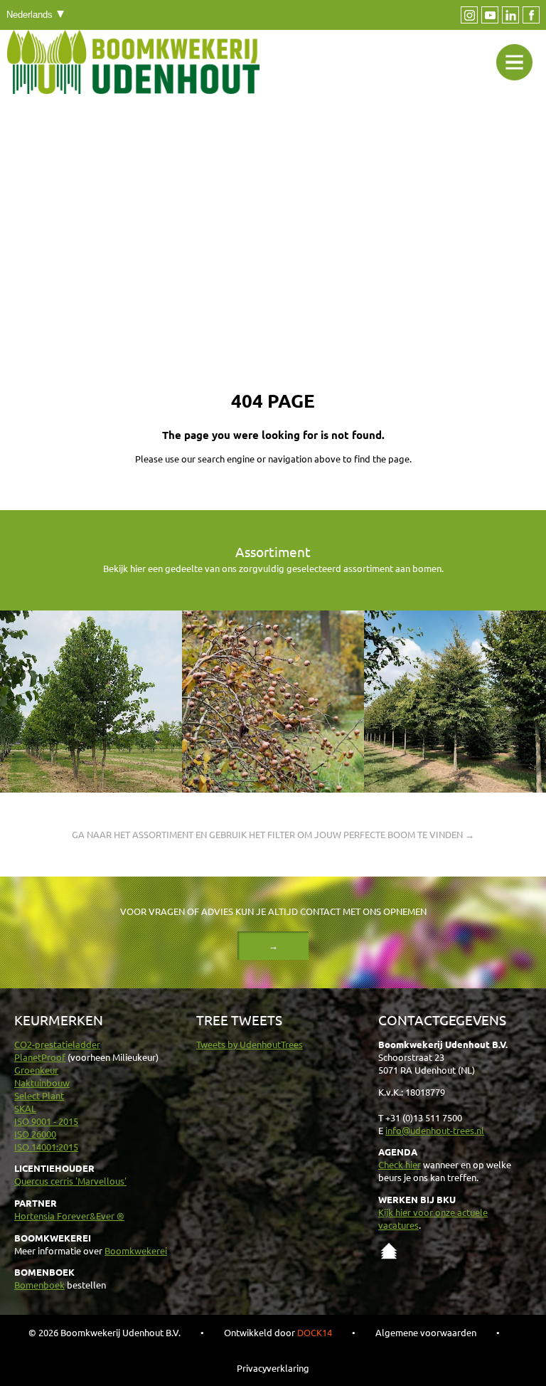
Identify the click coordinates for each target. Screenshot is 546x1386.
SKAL (25, 1108)
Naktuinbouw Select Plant (42, 1088)
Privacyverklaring (273, 1368)
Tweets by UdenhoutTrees (249, 1044)
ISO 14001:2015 (46, 1147)
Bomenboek (39, 1285)
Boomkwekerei (136, 1250)
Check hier (399, 1164)
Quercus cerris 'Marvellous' (70, 1181)
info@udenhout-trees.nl (434, 1130)
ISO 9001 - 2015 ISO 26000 (46, 1127)
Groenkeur (36, 1070)
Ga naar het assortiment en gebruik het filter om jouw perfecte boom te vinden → (273, 834)
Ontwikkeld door (278, 1332)
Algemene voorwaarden (425, 1332)
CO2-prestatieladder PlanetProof (57, 1050)
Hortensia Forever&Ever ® (69, 1216)
